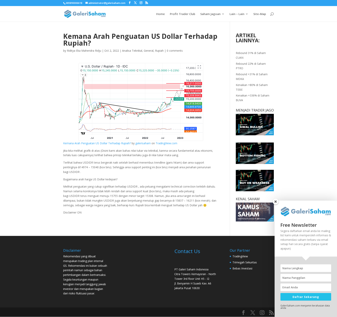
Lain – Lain (237, 14)
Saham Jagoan (210, 14)
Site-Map (259, 14)
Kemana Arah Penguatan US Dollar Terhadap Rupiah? (97, 143)
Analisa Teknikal (132, 50)
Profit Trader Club (182, 14)
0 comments (175, 50)
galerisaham (143, 143)
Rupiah (159, 50)
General (148, 50)
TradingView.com (166, 143)
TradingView (240, 256)
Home (160, 14)
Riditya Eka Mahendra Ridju (84, 50)
